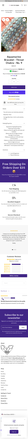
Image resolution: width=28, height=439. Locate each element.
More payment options (13, 96)
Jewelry (3, 378)
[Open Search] (22, 5)
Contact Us (3, 389)
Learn (2, 387)
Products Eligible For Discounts (9, 11)
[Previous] (3, 19)
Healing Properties (7, 123)
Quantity (14, 78)
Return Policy (4, 398)
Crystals (3, 376)
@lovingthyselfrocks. (18, 358)
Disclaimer (3, 400)
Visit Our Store (4, 385)
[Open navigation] (4, 5)
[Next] (7, 19)
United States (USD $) (8, 414)
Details (4, 108)
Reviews (3, 383)
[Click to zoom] (24, 19)
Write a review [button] (14, 275)
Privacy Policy (4, 403)
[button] (11, 99)
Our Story (3, 373)
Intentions (5, 150)
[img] (4, 295)
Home (2, 10)
